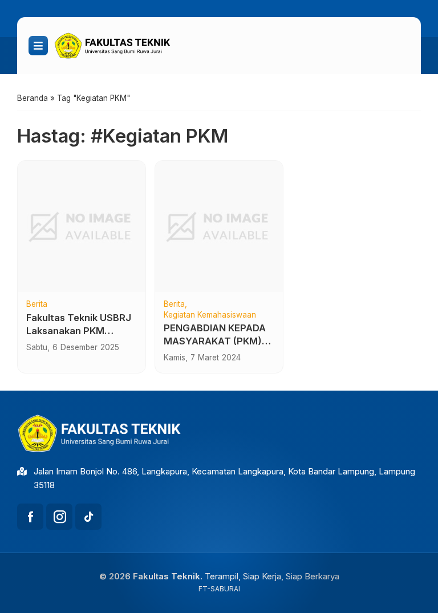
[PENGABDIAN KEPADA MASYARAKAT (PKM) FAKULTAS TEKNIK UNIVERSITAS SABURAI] (219, 226)
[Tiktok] (88, 517)
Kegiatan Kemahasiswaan (210, 315)
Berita (36, 304)
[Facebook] (30, 517)
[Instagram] (59, 517)
